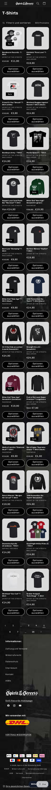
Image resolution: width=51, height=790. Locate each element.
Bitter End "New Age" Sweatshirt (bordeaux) (11, 398)
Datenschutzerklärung (37, 769)
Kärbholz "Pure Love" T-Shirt (37, 53)
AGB (11, 773)
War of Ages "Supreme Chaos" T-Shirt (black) (36, 448)
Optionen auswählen (13, 70)
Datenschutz (11, 661)
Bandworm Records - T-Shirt (12, 53)
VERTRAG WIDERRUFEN (18, 734)
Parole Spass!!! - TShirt (36, 153)
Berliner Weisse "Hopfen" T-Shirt (37, 250)
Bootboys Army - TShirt (12, 153)
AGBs (8, 680)
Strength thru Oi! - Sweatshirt (34, 348)
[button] (6, 3)
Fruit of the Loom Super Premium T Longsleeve (36, 398)
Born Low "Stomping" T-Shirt (12, 250)
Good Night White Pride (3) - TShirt (38, 545)
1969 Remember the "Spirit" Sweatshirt (35, 497)
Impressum (11, 668)
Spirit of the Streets (25, 765)
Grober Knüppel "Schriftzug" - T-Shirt (35, 595)
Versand (19, 773)
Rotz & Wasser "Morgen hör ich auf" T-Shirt (12, 497)
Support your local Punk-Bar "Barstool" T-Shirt (12, 202)
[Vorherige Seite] (5, 625)
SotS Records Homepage (19, 700)
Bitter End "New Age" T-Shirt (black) (12, 300)
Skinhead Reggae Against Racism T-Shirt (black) (37, 104)
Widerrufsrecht (13, 655)
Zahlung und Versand (16, 649)
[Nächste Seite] (41, 632)
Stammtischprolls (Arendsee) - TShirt (10, 545)
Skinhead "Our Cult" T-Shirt (11, 595)
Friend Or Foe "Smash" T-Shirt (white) (12, 104)
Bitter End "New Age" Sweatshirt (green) (35, 202)
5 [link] (44, 625)
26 (33, 632)
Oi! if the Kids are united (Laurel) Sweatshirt (12, 348)
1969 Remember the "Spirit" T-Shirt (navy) (36, 300)
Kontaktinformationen (35, 773)
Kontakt (9, 674)
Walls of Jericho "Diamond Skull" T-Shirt (13, 448)
